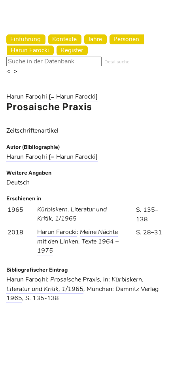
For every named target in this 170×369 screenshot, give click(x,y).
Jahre (95, 39)
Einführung (25, 39)
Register (71, 50)
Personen (126, 39)
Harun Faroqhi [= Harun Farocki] (52, 96)
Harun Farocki (30, 50)
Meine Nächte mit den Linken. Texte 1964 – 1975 (78, 241)
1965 (14, 298)
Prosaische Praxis (75, 279)
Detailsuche (116, 62)
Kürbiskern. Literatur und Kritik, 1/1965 (72, 214)
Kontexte (64, 39)
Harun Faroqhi (26, 279)
